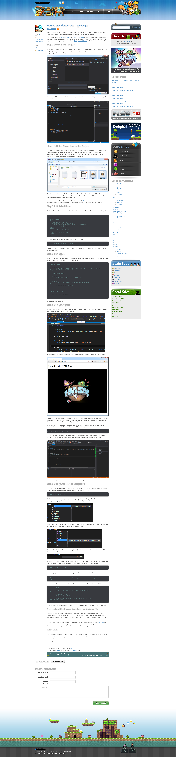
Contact (108, 11)
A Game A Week (117, 296)
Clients (119, 237)
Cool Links (116, 207)
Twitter (60, 2)
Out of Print (117, 279)
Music (118, 226)
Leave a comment (57, 661)
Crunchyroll (115, 302)
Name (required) (43, 672)
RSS (63, 2)
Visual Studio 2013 (78, 37)
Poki (113, 313)
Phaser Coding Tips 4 (117, 98)
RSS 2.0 (75, 650)
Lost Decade (118, 277)
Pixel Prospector (117, 311)
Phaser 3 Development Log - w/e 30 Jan (122, 101)
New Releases (121, 228)
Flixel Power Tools (122, 253)
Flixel (118, 190)
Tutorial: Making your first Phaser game (60, 654)
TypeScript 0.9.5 (65, 37)
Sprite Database (119, 284)
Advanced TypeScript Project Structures (58, 636)
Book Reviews (121, 216)
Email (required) (43, 677)
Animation (120, 200)
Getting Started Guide (80, 41)
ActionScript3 (117, 184)
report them (100, 622)
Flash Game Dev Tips (119, 211)
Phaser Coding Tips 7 (117, 87)
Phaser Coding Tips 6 (117, 93)
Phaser (41, 39)
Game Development (119, 213)
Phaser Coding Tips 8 (117, 85)
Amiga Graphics (118, 268)
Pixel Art (119, 202)
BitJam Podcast (116, 300)
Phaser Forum (118, 281)
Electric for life (116, 306)
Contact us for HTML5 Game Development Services (50, 753)
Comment (45, 687)
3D (118, 187)
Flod (118, 255)
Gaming (115, 223)
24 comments (40, 50)
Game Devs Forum (119, 273)
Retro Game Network (118, 315)
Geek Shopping (117, 233)
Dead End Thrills (117, 304)
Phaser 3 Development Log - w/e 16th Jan (122, 106)
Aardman (119, 249)
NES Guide (115, 309)
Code (81, 11)
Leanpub (116, 275)
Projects (115, 246)
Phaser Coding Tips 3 (117, 103)
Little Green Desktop (118, 307)
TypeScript (41, 41)
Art (99, 11)
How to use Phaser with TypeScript (67, 25)
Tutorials (119, 194)
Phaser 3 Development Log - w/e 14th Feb (123, 90)
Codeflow (117, 270)
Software (119, 219)
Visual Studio (38, 43)
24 (58, 28)
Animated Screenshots (118, 298)
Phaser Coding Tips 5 (117, 95)
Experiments (120, 189)
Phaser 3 (116, 244)
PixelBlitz (119, 192)
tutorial (36, 41)
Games (90, 11)
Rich (40, 34)
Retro (118, 229)
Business (119, 218)
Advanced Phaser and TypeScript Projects (94, 655)
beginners (37, 39)
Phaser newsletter (70, 641)
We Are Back (116, 317)
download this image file (90, 200)
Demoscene (116, 209)
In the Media (117, 241)
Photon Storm (126, 41)
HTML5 (72, 11)
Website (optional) (45, 682)
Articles (119, 251)
